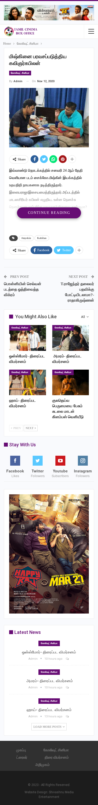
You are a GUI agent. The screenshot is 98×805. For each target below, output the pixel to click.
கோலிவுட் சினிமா (20, 72)
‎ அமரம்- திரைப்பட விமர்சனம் (49, 680)
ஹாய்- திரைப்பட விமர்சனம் (49, 709)
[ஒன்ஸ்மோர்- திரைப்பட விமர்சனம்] (27, 338)
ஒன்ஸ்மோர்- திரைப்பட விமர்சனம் (49, 652)
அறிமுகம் (42, 764)
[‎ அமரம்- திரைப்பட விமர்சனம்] (70, 338)
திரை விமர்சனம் (57, 757)
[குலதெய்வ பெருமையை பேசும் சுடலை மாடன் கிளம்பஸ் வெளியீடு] (70, 382)
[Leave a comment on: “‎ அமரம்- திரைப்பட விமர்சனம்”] (68, 687)
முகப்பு (21, 750)
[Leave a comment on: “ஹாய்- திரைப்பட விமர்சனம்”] (68, 716)
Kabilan (42, 238)
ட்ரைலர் (21, 757)
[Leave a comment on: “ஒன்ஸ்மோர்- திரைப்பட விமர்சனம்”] (68, 658)
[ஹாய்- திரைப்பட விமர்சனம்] (27, 382)
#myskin (26, 238)
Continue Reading (49, 213)
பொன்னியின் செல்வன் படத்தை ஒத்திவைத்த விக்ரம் (22, 289)
